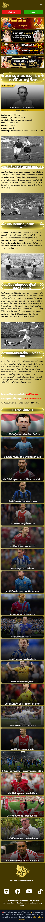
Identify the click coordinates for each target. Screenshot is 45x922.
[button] (41, 5)
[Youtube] (29, 891)
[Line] (6, 891)
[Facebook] (17, 891)
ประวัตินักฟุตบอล (32, 394)
